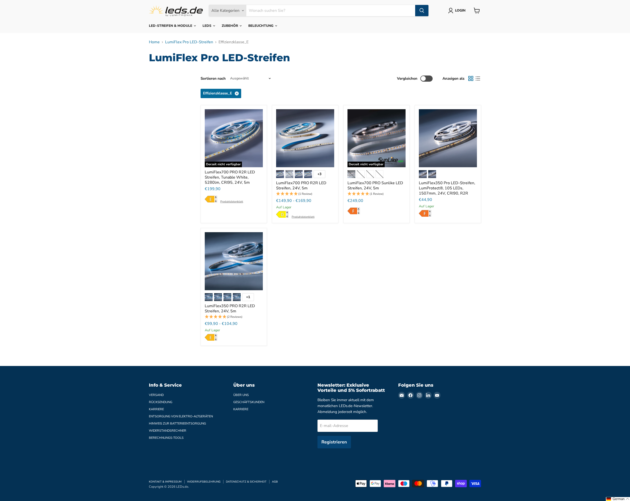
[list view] (477, 78)
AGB (275, 482)
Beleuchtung (261, 25)
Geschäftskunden (248, 402)
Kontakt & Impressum (165, 482)
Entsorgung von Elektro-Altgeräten (181, 416)
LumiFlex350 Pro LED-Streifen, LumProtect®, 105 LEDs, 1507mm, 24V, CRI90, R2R (447, 188)
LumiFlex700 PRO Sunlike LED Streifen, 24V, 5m (375, 185)
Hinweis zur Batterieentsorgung (177, 423)
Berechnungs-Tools (166, 438)
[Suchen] (421, 10)
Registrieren (334, 442)
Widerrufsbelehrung (203, 482)
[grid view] (470, 78)
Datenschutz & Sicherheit (246, 482)
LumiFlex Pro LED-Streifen (189, 42)
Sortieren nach (213, 78)
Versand (156, 395)
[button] (305, 194)
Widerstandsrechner (167, 430)
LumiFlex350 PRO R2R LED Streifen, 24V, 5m (230, 308)
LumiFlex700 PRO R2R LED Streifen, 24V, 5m (301, 185)
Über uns (241, 395)
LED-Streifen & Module (171, 25)
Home (154, 42)
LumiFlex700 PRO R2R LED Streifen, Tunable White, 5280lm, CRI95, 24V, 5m (230, 177)
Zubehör (230, 25)
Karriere (156, 409)
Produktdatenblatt (231, 201)
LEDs (207, 25)
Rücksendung (160, 402)
